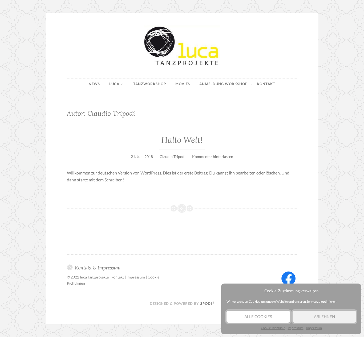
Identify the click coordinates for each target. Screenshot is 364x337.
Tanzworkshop (149, 84)
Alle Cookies (258, 316)
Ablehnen (324, 316)
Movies (182, 84)
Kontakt (266, 84)
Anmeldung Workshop (223, 84)
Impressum (296, 328)
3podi (207, 303)
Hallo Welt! (182, 139)
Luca (114, 84)
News (94, 84)
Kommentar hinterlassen (212, 156)
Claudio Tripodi (172, 156)
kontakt (117, 277)
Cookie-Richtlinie (273, 328)
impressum (136, 277)
